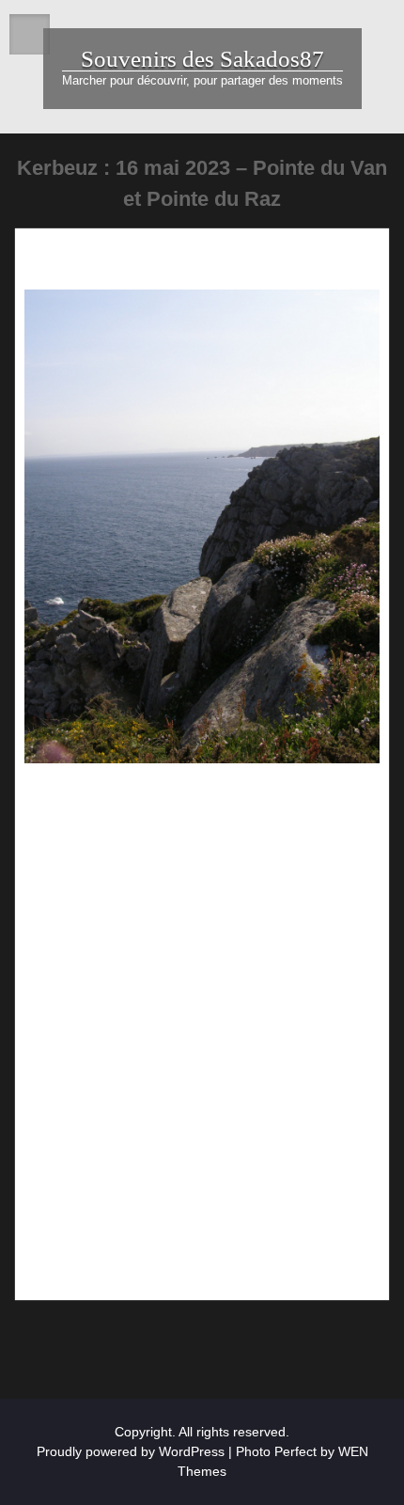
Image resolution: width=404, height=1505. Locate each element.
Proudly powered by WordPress (131, 1451)
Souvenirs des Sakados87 (202, 58)
